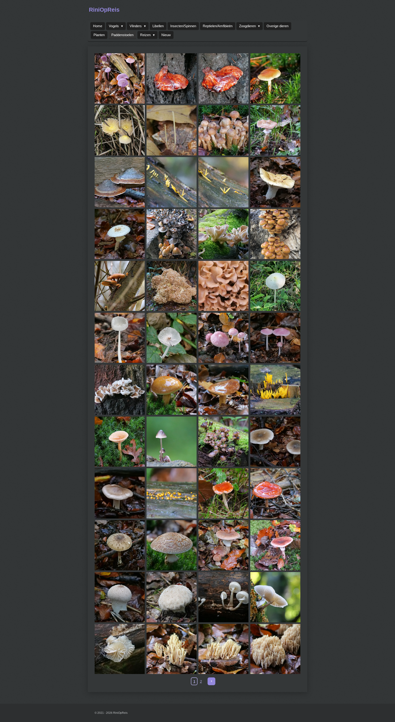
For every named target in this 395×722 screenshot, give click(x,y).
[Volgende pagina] (211, 681)
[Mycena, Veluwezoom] (172, 442)
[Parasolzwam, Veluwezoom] (120, 545)
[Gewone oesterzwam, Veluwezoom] (223, 234)
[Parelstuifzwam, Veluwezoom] (120, 597)
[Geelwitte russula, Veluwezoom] (275, 182)
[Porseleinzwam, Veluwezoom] (223, 597)
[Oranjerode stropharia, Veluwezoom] (223, 493)
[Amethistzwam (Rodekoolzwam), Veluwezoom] (120, 78)
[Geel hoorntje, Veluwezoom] (172, 182)
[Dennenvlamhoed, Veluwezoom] (275, 78)
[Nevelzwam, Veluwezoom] (275, 442)
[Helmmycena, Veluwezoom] (120, 390)
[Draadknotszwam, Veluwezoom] (172, 130)
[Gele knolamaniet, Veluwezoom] (120, 234)
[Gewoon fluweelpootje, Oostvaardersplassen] (120, 286)
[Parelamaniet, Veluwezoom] (172, 545)
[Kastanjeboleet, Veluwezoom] (172, 390)
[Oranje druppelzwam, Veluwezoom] (172, 493)
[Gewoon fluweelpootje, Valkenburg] (275, 234)
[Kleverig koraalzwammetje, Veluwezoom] (275, 390)
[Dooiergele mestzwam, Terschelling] (120, 130)
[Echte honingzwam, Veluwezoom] (223, 130)
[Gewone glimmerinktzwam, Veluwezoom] (172, 234)
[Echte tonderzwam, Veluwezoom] (120, 182)
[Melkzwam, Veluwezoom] (120, 442)
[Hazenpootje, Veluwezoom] (120, 338)
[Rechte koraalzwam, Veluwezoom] (172, 649)
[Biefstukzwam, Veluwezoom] (172, 78)
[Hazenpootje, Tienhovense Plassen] (172, 338)
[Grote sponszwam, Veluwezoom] (172, 286)
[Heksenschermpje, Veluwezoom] (223, 338)
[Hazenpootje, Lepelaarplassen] (275, 286)
